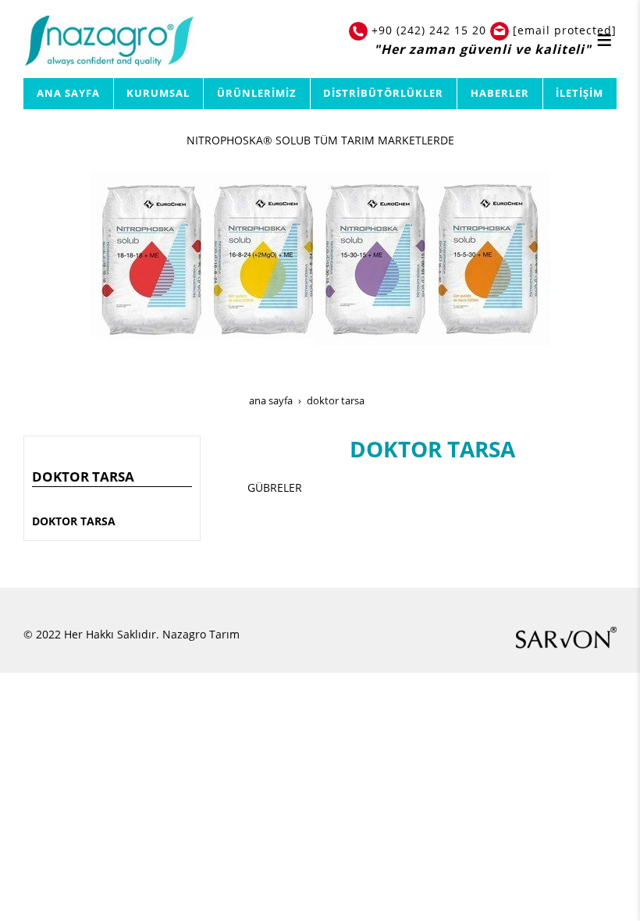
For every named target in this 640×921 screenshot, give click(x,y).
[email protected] (565, 30)
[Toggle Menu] (604, 39)
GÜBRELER (274, 487)
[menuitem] (68, 93)
